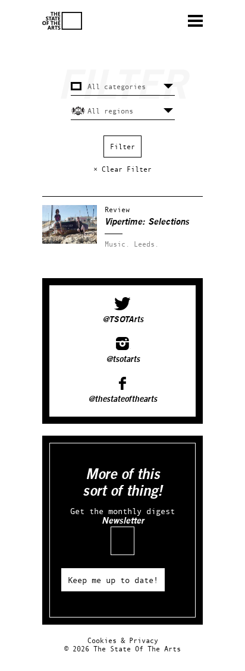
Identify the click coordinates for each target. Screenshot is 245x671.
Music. (117, 244)
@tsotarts (123, 359)
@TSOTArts (122, 320)
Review (117, 209)
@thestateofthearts (122, 399)
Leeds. (146, 244)
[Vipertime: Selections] (69, 241)
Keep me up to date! (113, 580)
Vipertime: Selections (147, 222)
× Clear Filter (122, 169)
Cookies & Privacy (122, 640)
